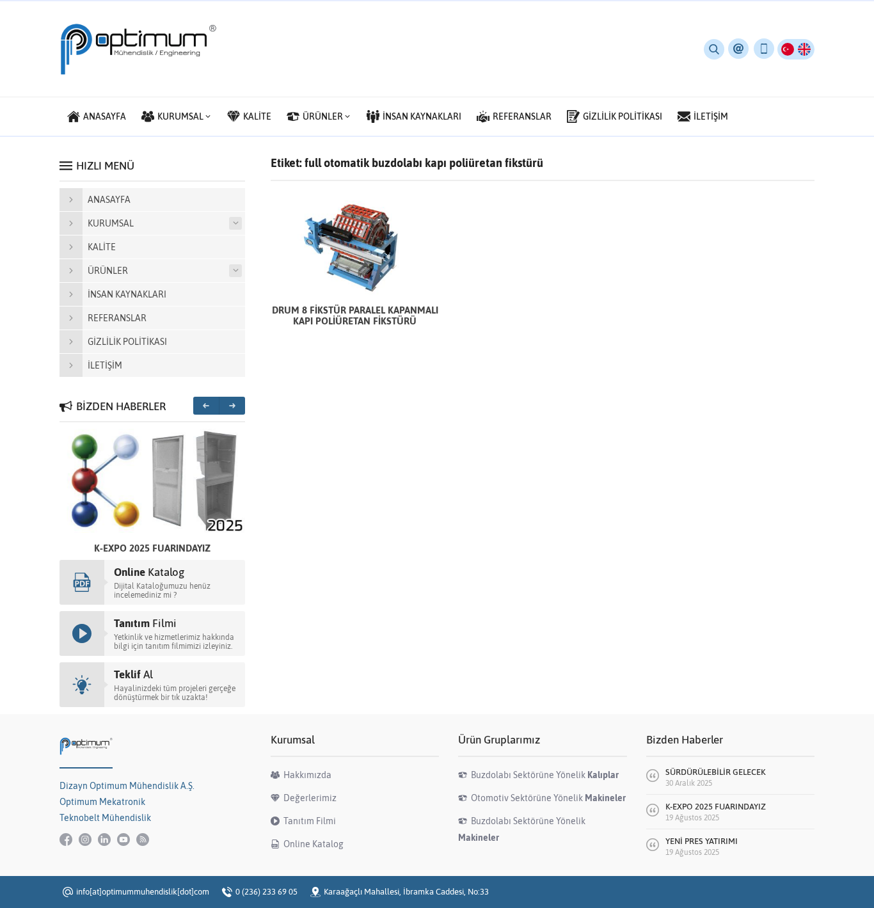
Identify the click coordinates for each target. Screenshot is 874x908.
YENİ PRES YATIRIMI (701, 841)
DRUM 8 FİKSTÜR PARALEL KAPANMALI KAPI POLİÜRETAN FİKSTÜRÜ (355, 315)
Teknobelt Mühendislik (105, 818)
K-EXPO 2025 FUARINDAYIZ (152, 548)
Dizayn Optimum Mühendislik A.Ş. (127, 786)
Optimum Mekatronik (102, 802)
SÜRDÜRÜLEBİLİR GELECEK (715, 772)
